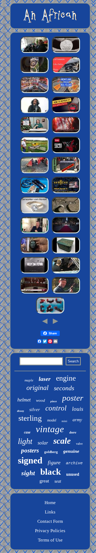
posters (30, 450)
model (51, 420)
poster (72, 398)
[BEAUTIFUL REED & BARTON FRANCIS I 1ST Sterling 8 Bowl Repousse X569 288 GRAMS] (34, 132)
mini (64, 421)
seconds (64, 388)
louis (77, 409)
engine (66, 378)
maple (29, 380)
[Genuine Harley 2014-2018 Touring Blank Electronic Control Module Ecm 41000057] (34, 52)
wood (40, 400)
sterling (30, 418)
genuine (71, 451)
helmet (24, 400)
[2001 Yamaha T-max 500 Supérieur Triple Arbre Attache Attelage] (66, 212)
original (37, 388)
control (56, 408)
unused (72, 474)
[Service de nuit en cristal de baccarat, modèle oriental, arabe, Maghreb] (66, 232)
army (77, 419)
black (50, 472)
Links (50, 512)
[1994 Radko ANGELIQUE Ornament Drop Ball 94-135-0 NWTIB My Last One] (34, 232)
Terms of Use (50, 540)
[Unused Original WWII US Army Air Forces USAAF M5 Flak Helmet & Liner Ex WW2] (34, 273)
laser (45, 379)
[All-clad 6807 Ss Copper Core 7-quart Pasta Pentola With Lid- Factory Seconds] (66, 92)
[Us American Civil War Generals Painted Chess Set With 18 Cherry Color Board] (34, 293)
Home (50, 502)
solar (43, 443)
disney (20, 410)
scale (62, 441)
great (44, 481)
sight (28, 473)
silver (34, 409)
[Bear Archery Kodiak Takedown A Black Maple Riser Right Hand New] (66, 293)
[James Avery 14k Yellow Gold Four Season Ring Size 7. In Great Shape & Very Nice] (34, 212)
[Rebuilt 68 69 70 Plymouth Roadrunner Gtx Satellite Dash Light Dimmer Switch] (66, 273)
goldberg (51, 452)
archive (74, 463)
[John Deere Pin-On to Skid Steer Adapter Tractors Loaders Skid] (34, 172)
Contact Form (50, 521)
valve (79, 444)
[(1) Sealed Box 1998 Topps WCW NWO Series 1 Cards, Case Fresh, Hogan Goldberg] (66, 192)
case (27, 432)
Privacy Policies (50, 530)
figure (54, 462)
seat (57, 481)
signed (30, 460)
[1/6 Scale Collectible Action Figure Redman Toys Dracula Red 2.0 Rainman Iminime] (34, 253)
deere (72, 432)
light (25, 441)
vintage (50, 429)
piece (53, 401)
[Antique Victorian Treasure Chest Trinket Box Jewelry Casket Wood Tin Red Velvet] (66, 253)
